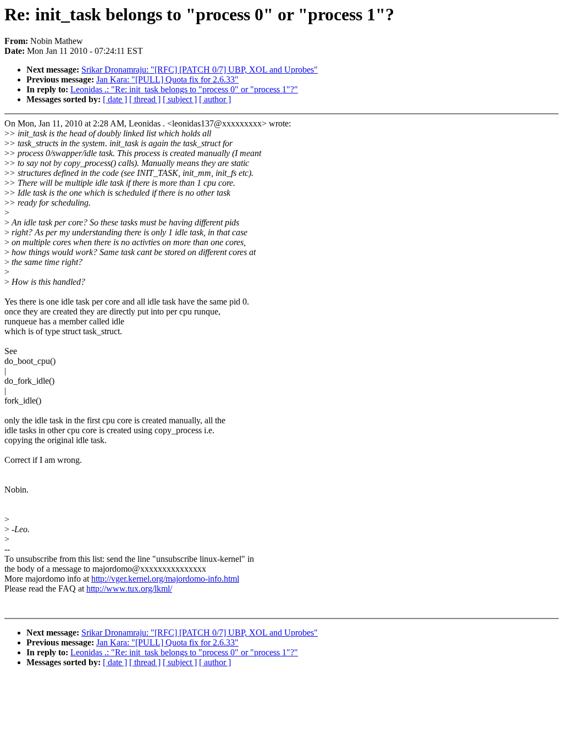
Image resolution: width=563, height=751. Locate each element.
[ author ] (215, 99)
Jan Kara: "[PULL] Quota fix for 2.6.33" (167, 79)
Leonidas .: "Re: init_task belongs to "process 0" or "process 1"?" (184, 89)
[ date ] (115, 99)
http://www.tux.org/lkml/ (129, 588)
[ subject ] (180, 99)
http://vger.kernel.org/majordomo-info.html (165, 578)
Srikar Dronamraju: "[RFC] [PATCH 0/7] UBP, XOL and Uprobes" (199, 69)
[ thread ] (145, 99)
